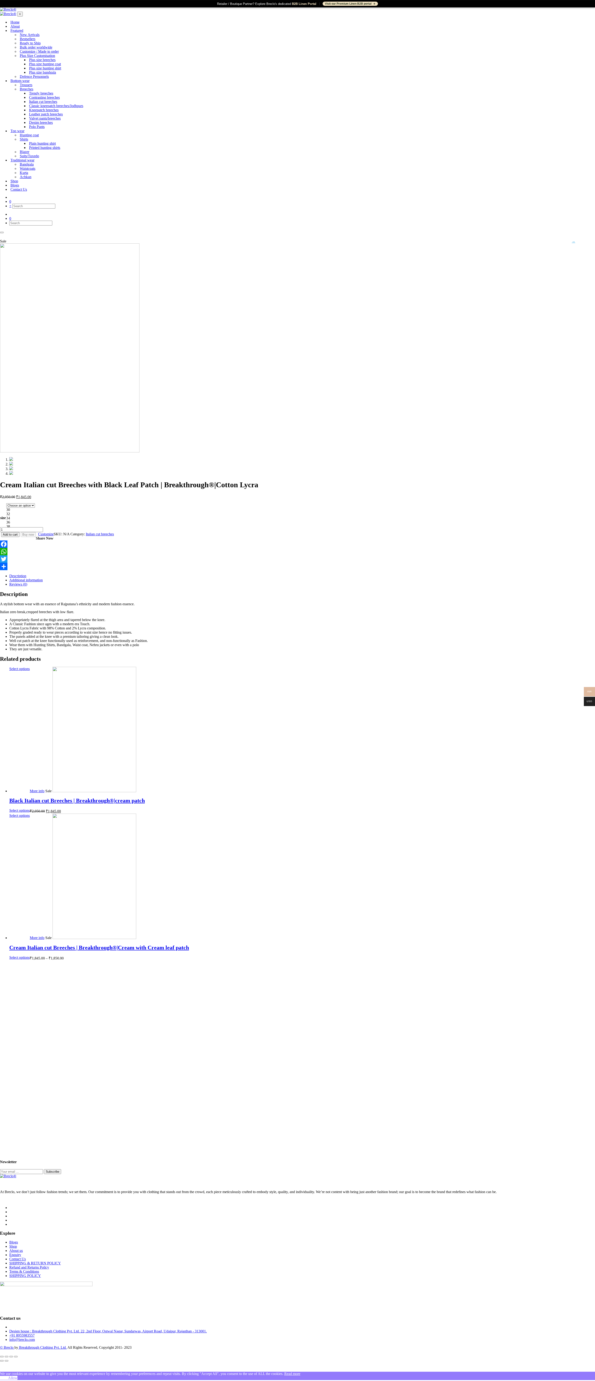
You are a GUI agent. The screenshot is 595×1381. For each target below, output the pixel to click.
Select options (19, 669)
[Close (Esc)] (2, 1356)
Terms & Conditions (24, 1271)
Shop (13, 1246)
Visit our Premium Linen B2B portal (348, 3)
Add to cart (10, 534)
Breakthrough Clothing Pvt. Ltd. (42, 1347)
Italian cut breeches (100, 534)
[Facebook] (297, 544)
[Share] (297, 566)
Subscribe (52, 1171)
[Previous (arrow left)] (2, 1360)
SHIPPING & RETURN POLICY (35, 1263)
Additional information (26, 580)
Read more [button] (292, 1374)
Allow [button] (12, 1378)
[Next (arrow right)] (6, 1360)
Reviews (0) (18, 584)
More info (37, 791)
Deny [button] (4, 1378)
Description (17, 576)
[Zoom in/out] (16, 1356)
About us (16, 1251)
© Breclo (7, 1347)
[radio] (20, 510)
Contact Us (17, 1259)
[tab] (302, 576)
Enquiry (15, 1255)
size (3, 518)
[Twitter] (297, 559)
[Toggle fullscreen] (11, 1356)
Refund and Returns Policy (29, 1267)
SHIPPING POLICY (25, 1276)
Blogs (13, 1242)
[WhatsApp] (297, 551)
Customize (46, 534)
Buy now (28, 534)
